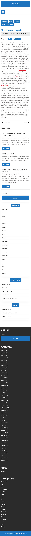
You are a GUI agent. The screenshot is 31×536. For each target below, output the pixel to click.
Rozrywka (4, 255)
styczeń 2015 (4, 377)
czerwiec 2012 (4, 445)
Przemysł (4, 252)
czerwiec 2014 (4, 390)
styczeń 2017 (4, 365)
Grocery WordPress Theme (11, 533)
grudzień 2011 (4, 460)
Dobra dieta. (5, 287)
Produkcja (4, 245)
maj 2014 (3, 392)
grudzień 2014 (4, 380)
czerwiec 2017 (4, 362)
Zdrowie (4, 273)
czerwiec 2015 (4, 367)
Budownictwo (5, 209)
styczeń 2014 (4, 400)
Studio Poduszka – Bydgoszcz (9, 298)
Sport (3, 259)
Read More (6, 149)
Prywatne (4, 248)
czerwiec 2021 (4, 352)
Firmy (10, 21)
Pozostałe (4, 241)
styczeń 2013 (4, 428)
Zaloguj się (3, 471)
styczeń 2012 (4, 458)
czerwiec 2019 (4, 355)
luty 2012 (3, 455)
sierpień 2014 (4, 385)
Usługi (3, 270)
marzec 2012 (4, 453)
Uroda (3, 266)
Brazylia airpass (22, 70)
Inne (3, 234)
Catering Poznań (6, 309)
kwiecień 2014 (4, 395)
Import (4, 230)
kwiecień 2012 (4, 450)
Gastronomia (5, 220)
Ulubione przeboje (6, 284)
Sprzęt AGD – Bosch (7, 291)
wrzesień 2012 (4, 438)
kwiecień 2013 (4, 420)
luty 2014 (3, 397)
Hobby (4, 227)
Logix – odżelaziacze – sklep (9, 313)
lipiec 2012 (3, 443)
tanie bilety (15, 76)
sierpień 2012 (4, 440)
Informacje (15, 4)
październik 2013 (5, 407)
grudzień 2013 (4, 402)
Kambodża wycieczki (5, 85)
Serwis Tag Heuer (6, 316)
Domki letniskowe (8, 153)
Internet (4, 238)
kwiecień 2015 (4, 372)
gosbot (14, 33)
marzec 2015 (4, 375)
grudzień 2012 (4, 430)
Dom (3, 213)
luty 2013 (3, 425)
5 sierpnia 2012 (6, 33)
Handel (4, 223)
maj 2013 (3, 417)
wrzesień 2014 (4, 382)
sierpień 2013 (4, 410)
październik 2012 (5, 435)
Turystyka (17, 21)
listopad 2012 (4, 433)
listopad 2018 (4, 357)
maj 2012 (3, 448)
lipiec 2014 (3, 387)
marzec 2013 (4, 422)
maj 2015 (3, 370)
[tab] (3, 12)
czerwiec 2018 (4, 360)
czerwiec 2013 (4, 415)
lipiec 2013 (3, 412)
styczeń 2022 (4, 350)
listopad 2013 (4, 405)
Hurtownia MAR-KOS (7, 295)
